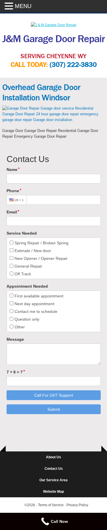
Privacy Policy (77, 505)
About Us (53, 457)
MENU (23, 6)
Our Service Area (53, 480)
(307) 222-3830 (73, 65)
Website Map (53, 492)
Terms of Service (51, 505)
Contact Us (54, 469)
